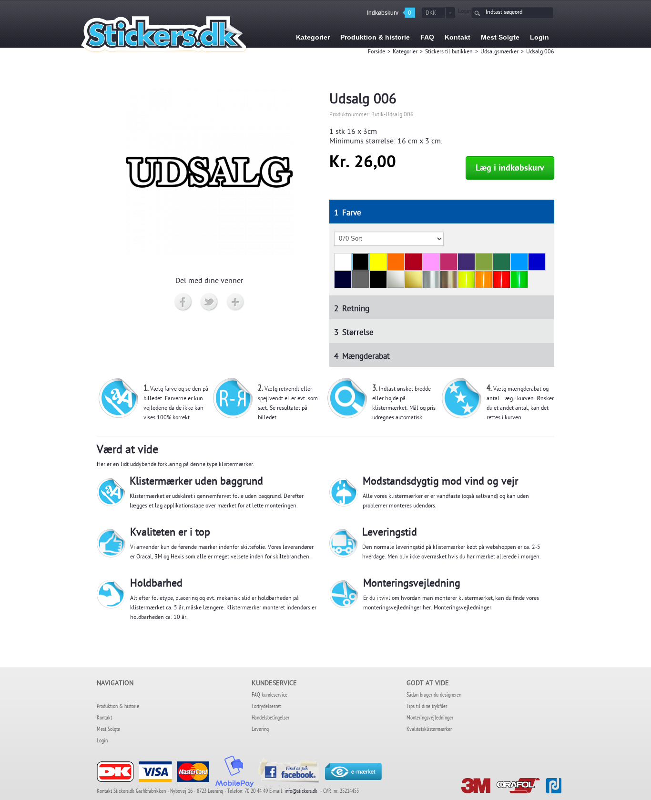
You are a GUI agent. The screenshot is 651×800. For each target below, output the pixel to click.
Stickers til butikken (449, 52)
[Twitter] (209, 302)
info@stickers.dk (301, 792)
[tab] (442, 211)
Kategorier (405, 52)
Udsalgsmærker (499, 52)
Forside (376, 52)
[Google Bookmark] (235, 302)
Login (464, 12)
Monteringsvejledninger (462, 608)
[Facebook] (183, 302)
